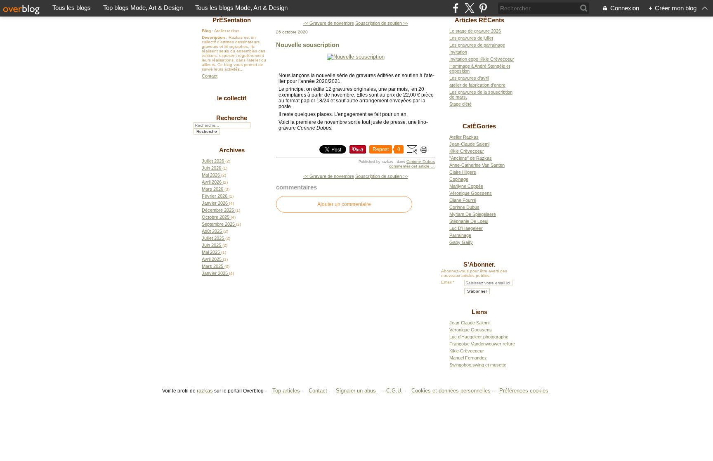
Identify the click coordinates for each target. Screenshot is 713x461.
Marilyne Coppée (466, 186)
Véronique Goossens (470, 193)
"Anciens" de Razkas (470, 158)
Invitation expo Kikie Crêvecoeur (481, 59)
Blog (206, 30)
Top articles (286, 391)
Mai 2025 (211, 252)
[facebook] (456, 8)
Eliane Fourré (462, 200)
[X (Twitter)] (469, 8)
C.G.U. (394, 391)
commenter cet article (410, 166)
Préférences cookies (523, 391)
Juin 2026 (212, 167)
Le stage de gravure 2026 (475, 30)
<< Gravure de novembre (328, 23)
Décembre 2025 (218, 210)
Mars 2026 (213, 189)
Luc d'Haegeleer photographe (478, 336)
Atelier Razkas (464, 137)
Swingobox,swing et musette (477, 364)
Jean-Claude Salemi (469, 144)
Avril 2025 (212, 259)
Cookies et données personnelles (451, 391)
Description (214, 37)
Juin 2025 (212, 245)
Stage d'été (460, 104)
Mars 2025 (213, 266)
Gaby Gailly (461, 242)
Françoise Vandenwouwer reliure (482, 343)
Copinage (458, 179)
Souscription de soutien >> (381, 23)
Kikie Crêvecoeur (466, 151)
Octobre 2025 (216, 217)
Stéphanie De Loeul (468, 221)
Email (446, 282)
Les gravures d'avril (469, 78)
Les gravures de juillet (471, 37)
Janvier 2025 (215, 273)
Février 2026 (215, 196)
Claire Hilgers (462, 172)
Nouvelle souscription (307, 44)
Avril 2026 (212, 182)
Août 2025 (212, 231)
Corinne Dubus (420, 161)
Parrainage (460, 235)
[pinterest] (483, 8)
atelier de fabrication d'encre (477, 85)
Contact (209, 75)
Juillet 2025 (213, 238)
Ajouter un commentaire (344, 204)
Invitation (458, 52)
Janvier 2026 (215, 203)
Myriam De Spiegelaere (472, 214)
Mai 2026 (211, 175)
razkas (205, 391)
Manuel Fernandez (468, 357)
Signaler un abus (357, 391)
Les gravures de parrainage (477, 45)
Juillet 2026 (213, 160)
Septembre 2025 (219, 224)
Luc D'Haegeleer (466, 228)
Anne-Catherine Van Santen (477, 165)
